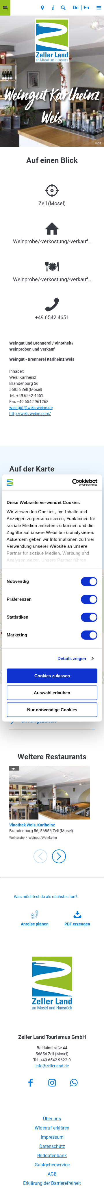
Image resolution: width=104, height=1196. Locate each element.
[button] (5, 8)
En (86, 7)
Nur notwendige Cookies (52, 709)
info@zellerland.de (52, 1066)
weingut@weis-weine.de (31, 407)
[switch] (89, 599)
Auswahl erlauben (52, 692)
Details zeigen (71, 658)
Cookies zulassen (52, 675)
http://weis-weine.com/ (30, 413)
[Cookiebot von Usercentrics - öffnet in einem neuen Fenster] (73, 482)
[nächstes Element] (59, 856)
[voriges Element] (40, 856)
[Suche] (63, 8)
